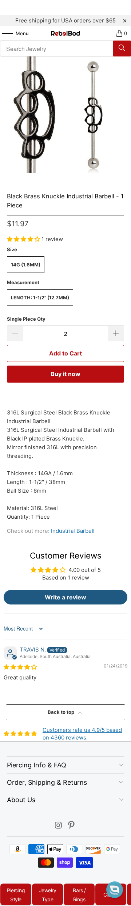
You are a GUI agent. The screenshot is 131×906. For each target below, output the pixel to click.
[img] (20, 666)
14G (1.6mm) (25, 264)
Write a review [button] (65, 597)
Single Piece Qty (26, 319)
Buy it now (65, 374)
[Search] (122, 48)
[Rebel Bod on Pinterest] (71, 826)
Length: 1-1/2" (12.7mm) (40, 297)
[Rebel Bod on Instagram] (58, 826)
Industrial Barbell (73, 530)
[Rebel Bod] (65, 33)
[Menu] (3, 33)
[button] (24, 239)
